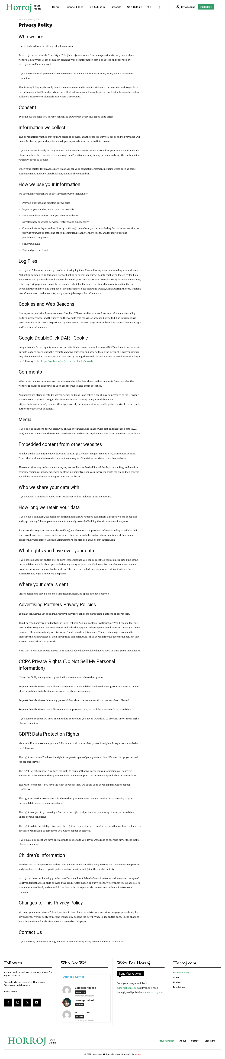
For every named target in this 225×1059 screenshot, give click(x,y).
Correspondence (85, 987)
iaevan (138, 1054)
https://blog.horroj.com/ (84, 1020)
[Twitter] (27, 1002)
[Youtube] (37, 1002)
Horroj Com (82, 1012)
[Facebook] (8, 1002)
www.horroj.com (153, 992)
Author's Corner (73, 976)
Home (22, 19)
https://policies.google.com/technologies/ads (67, 361)
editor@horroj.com (128, 987)
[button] (158, 7)
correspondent (84, 1000)
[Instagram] (17, 1002)
